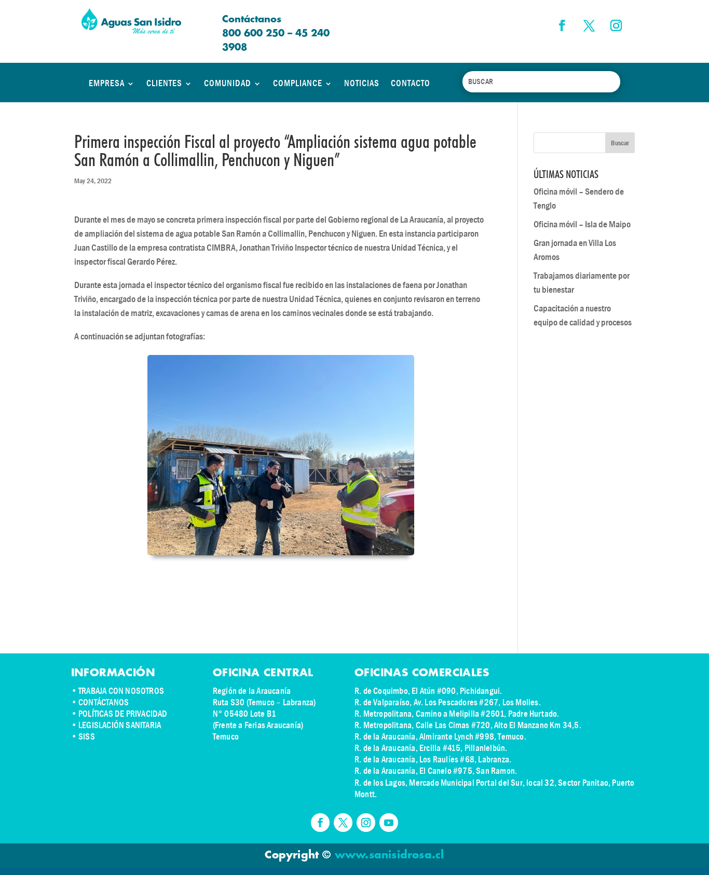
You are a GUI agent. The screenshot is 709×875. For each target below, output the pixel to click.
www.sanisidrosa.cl (389, 855)
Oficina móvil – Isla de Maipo (582, 224)
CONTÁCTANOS (103, 702)
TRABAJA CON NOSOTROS (121, 691)
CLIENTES (164, 83)
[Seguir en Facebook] (562, 25)
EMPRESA (107, 83)
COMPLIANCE (297, 83)
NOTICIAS (361, 83)
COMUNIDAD (227, 83)
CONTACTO (410, 83)
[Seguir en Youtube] (388, 822)
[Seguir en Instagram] (616, 25)
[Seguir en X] (589, 25)
